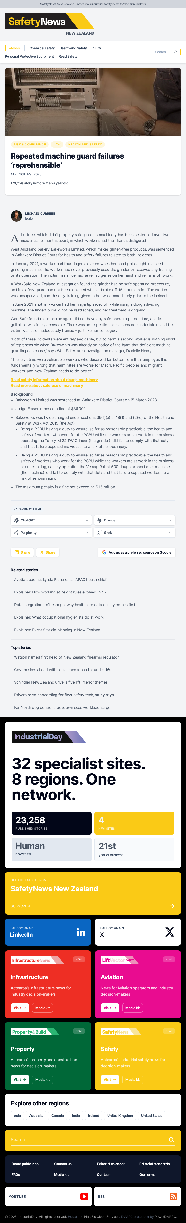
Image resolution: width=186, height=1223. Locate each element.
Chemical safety (42, 48)
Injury (96, 48)
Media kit (42, 1008)
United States (151, 1116)
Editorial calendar (111, 1164)
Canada (57, 1116)
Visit (17, 1008)
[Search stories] (171, 1139)
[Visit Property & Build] (37, 1032)
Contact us (63, 1164)
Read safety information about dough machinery (54, 379)
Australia (36, 1116)
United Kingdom (120, 1116)
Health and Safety (73, 48)
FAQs (16, 1174)
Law (57, 144)
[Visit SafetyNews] (127, 1032)
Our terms (147, 1174)
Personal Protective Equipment (29, 56)
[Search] (175, 52)
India (76, 1116)
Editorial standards (155, 1164)
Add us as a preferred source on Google (140, 552)
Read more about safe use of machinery (47, 385)
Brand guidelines (25, 1164)
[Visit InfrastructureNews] (37, 960)
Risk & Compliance (30, 144)
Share (25, 552)
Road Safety (68, 56)
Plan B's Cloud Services (101, 1217)
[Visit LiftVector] (127, 960)
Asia (17, 1116)
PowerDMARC (165, 1217)
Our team (104, 1174)
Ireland (93, 1116)
